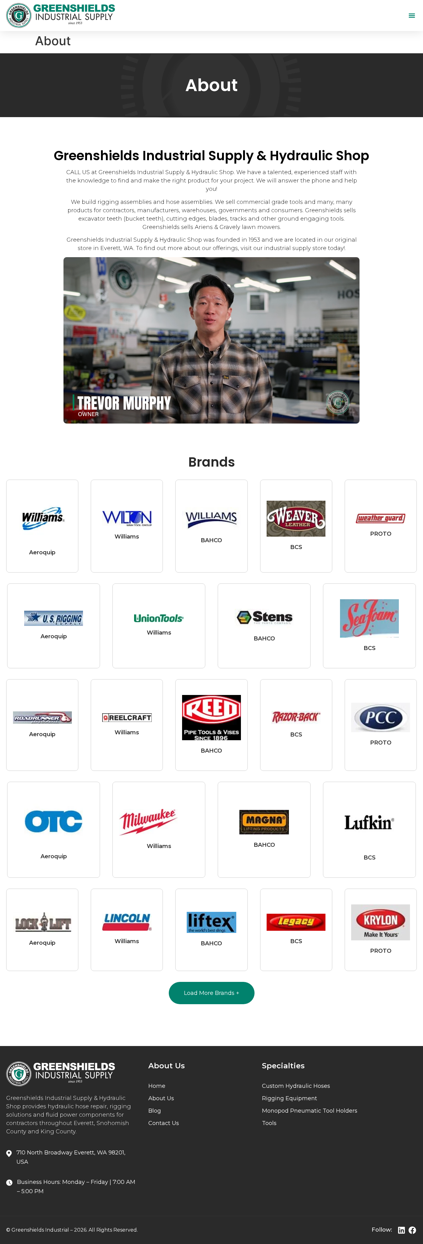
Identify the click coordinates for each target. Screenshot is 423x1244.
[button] (412, 16)
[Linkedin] (401, 1230)
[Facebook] (412, 1230)
